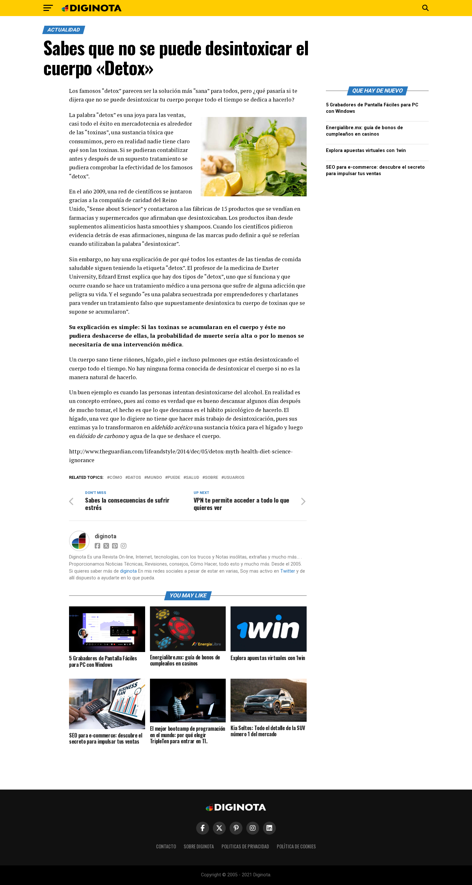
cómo (115, 478)
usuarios (234, 478)
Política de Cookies (296, 846)
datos (134, 478)
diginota (105, 536)
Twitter (287, 571)
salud (192, 478)
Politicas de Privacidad (245, 846)
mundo (154, 478)
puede (174, 478)
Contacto (166, 846)
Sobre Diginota (199, 846)
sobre (211, 478)
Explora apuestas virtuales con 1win (366, 150)
